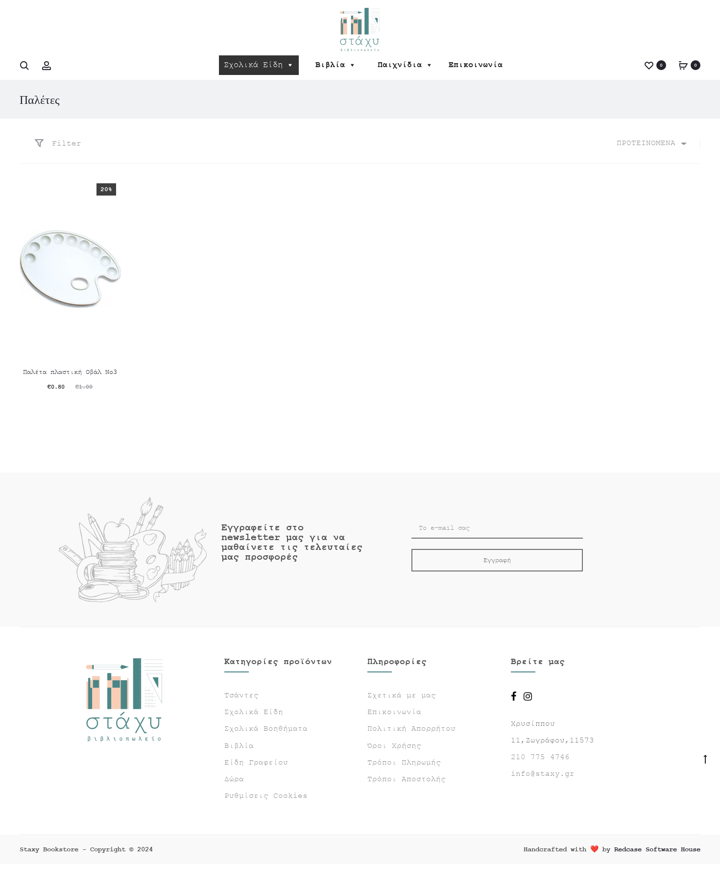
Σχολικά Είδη (253, 65)
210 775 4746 (540, 757)
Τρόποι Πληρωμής (404, 762)
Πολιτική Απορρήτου (411, 728)
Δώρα (234, 779)
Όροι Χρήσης (394, 746)
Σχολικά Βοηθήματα (266, 728)
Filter (64, 143)
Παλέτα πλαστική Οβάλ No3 (70, 372)
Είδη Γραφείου (256, 762)
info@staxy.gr (543, 773)
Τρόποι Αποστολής (406, 779)
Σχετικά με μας (401, 695)
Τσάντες (241, 695)
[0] (649, 65)
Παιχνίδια (400, 65)
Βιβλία (330, 65)
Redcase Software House (657, 849)
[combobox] (651, 143)
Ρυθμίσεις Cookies (266, 796)
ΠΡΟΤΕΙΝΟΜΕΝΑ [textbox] (646, 143)
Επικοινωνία (476, 65)
